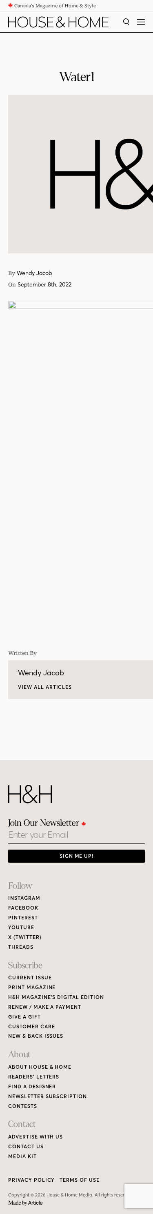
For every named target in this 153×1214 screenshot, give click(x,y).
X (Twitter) (25, 937)
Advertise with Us (35, 1137)
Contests (22, 1106)
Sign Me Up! (77, 856)
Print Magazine (31, 987)
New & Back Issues (35, 1036)
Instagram (24, 898)
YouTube (21, 927)
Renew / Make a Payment (44, 1007)
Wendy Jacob (34, 273)
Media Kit (22, 1156)
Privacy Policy (31, 1180)
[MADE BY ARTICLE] (25, 1203)
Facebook (23, 908)
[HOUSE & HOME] (58, 22)
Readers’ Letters (33, 1077)
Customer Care (31, 1026)
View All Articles (45, 687)
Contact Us (26, 1146)
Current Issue (29, 977)
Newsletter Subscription (47, 1096)
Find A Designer (32, 1086)
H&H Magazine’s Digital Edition (56, 997)
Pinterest (23, 917)
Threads (20, 947)
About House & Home (39, 1067)
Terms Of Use (80, 1180)
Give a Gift (24, 1017)
